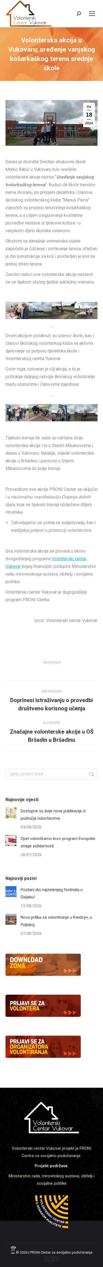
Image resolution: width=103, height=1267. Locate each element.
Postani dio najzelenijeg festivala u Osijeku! (52, 893)
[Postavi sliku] (10, 812)
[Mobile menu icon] (92, 13)
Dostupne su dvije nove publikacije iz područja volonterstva (53, 814)
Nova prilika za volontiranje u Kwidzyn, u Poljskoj (56, 921)
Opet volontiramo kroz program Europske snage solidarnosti (58, 842)
